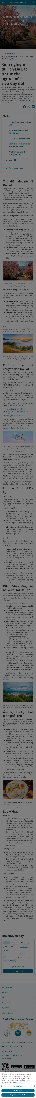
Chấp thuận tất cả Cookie (18, 1095)
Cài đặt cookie (18, 1086)
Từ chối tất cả (18, 1090)
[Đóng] (34, 1074)
